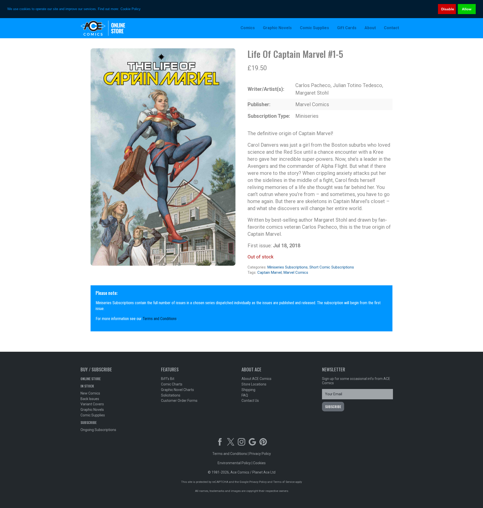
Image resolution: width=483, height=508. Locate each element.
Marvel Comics (296, 272)
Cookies (259, 463)
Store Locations (254, 384)
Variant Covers (92, 404)
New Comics (90, 393)
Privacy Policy (260, 454)
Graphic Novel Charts (177, 390)
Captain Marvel (269, 272)
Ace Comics (113, 28)
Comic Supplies (92, 415)
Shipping (248, 390)
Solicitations (170, 395)
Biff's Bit (167, 379)
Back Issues (89, 399)
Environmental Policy (234, 463)
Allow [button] (466, 9)
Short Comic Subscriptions (331, 267)
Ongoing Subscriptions (98, 430)
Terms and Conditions (160, 318)
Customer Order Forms (179, 401)
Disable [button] (447, 9)
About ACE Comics (256, 379)
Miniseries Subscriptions (287, 267)
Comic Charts (171, 384)
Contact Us (250, 401)
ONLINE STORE (90, 378)
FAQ (245, 395)
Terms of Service (284, 482)
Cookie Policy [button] (130, 9)
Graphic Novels (92, 410)
